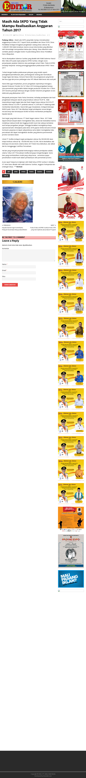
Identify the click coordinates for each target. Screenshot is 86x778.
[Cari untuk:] (71, 21)
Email (4, 270)
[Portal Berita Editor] (43, 11)
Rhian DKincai (19, 35)
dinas (23, 172)
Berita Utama (31, 35)
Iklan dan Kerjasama (18, 14)
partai (6, 176)
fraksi (31, 172)
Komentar (5, 248)
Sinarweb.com (47, 776)
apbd (16, 172)
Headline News (41, 35)
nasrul (39, 172)
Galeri (31, 14)
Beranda (5, 14)
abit (8, 172)
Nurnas (49, 172)
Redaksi (39, 14)
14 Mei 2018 (8, 35)
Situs (3, 276)
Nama (4, 264)
